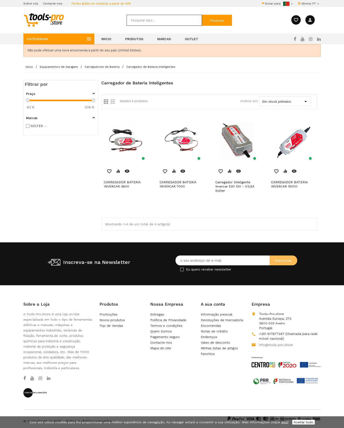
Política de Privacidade (168, 320)
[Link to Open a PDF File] (286, 358)
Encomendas (211, 325)
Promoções (108, 314)
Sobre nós (30, 3)
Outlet (191, 39)
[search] (164, 20)
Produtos (134, 39)
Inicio (106, 39)
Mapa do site (160, 348)
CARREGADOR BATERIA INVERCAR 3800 (122, 184)
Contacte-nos (52, 3)
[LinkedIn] (319, 39)
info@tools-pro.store (276, 345)
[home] (43, 20)
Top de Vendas (111, 325)
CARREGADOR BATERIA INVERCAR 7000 (178, 184)
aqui (284, 422)
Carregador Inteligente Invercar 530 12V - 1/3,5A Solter (234, 186)
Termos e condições (166, 325)
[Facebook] (295, 39)
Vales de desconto (215, 342)
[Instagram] (310, 39)
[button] (332, 412)
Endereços (209, 337)
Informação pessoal (216, 314)
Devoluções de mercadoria (222, 320)
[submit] (217, 20)
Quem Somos (161, 331)
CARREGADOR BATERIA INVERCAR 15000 (289, 184)
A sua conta (213, 304)
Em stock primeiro (285, 101)
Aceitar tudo (303, 422)
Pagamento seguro (165, 337)
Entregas (157, 314)
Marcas (164, 39)
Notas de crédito (214, 331)
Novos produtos (112, 320)
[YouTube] (302, 39)
